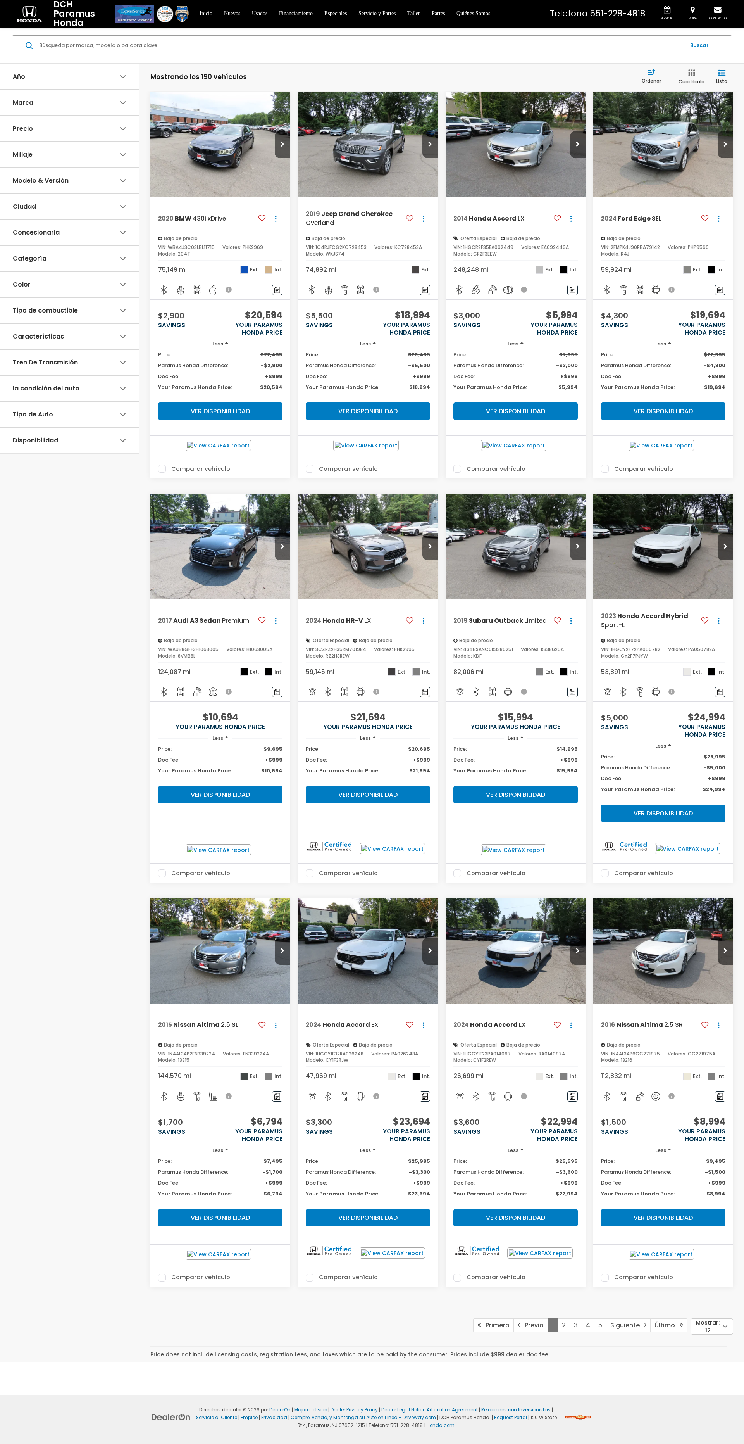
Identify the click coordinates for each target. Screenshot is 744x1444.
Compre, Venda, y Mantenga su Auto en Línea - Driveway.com (363, 1418)
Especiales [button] (335, 13)
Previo (532, 1325)
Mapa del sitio (310, 1410)
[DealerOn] (171, 1417)
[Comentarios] (277, 290)
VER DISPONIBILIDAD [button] (220, 411)
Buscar (699, 45)
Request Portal (510, 1418)
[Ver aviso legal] (229, 290)
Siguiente (627, 1325)
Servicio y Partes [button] (377, 13)
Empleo (249, 1418)
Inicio (206, 13)
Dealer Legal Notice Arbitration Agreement (429, 1410)
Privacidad (274, 1418)
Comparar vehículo (200, 469)
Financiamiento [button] (296, 13)
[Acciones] (275, 218)
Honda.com (441, 1425)
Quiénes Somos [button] (473, 13)
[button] (282, 144)
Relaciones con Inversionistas (516, 1410)
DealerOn (280, 1410)
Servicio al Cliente (216, 1418)
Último (667, 1325)
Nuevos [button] (232, 13)
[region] (220, 375)
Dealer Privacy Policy (354, 1410)
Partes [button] (438, 13)
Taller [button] (413, 13)
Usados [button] (259, 13)
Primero (495, 1325)
